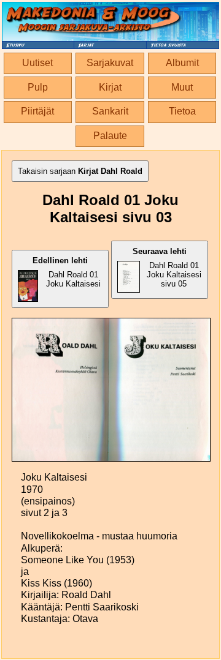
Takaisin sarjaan (80, 171)
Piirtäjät (37, 111)
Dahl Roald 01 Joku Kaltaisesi (67, 272)
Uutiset (37, 63)
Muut (182, 87)
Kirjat (110, 87)
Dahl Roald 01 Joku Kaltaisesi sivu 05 (167, 267)
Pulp (38, 87)
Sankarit (110, 111)
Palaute (110, 135)
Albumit (182, 63)
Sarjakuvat (110, 63)
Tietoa (182, 111)
